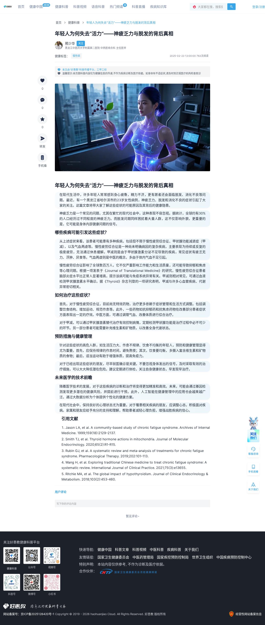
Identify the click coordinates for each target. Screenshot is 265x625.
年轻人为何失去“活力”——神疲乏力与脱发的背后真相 (120, 22)
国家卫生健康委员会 (113, 557)
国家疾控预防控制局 (173, 557)
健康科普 (74, 22)
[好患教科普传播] (8, 6)
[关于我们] (254, 487)
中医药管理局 (143, 557)
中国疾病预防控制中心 (234, 557)
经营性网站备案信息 (249, 614)
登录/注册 (258, 6)
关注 (80, 43)
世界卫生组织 (202, 557)
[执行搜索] (231, 6)
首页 (58, 22)
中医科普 (157, 550)
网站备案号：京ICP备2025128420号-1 (29, 614)
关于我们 (191, 550)
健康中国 (105, 550)
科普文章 (122, 550)
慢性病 (76, 55)
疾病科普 (174, 550)
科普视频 (139, 550)
